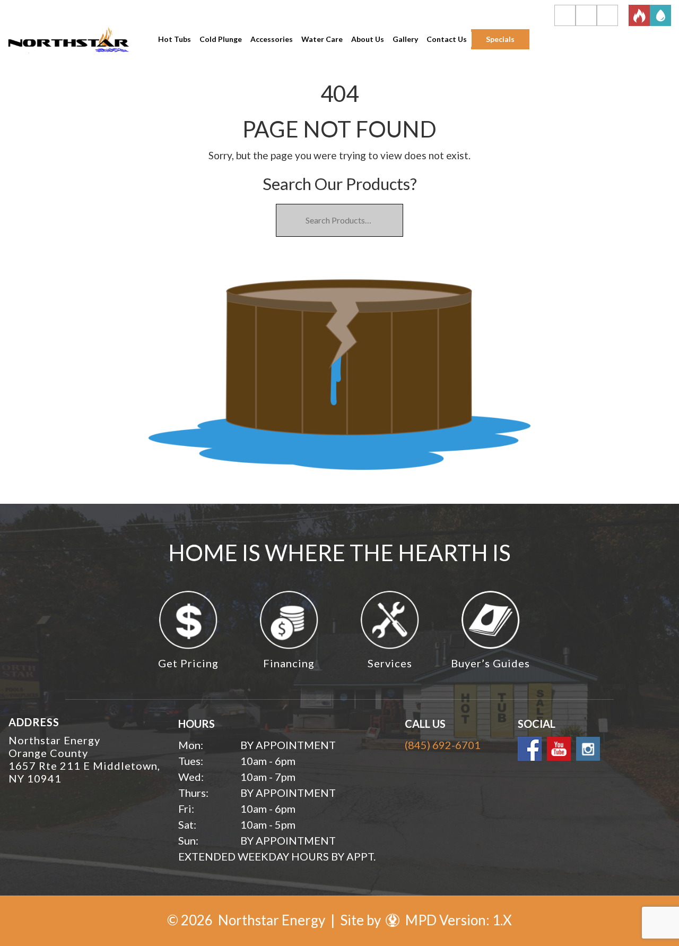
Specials (500, 39)
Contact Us (446, 39)
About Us (367, 39)
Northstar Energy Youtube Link (559, 749)
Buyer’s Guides (490, 663)
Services (390, 663)
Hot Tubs (174, 39)
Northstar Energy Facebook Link (530, 749)
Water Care (322, 39)
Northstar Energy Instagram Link (588, 749)
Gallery (405, 39)
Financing (289, 663)
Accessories (271, 39)
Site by (362, 919)
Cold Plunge (220, 39)
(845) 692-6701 (443, 744)
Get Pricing (188, 663)
